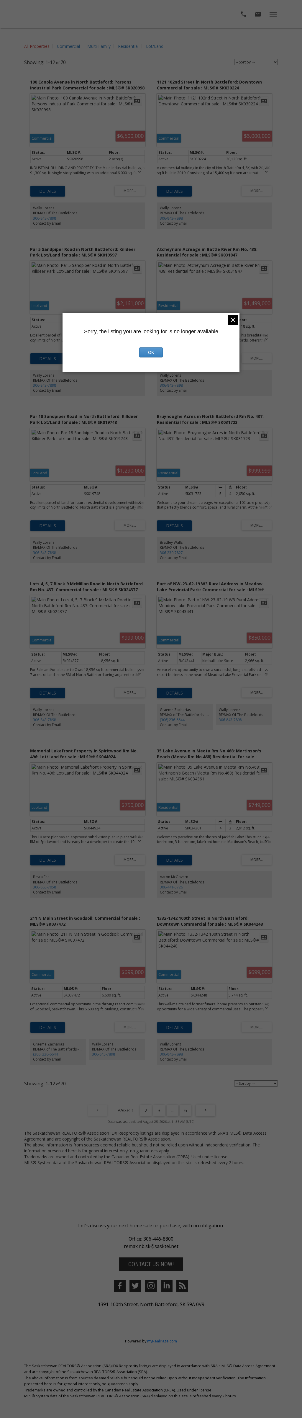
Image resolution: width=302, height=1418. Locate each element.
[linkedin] (167, 1286)
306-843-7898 (44, 218)
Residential (128, 46)
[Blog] (182, 1286)
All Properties (37, 46)
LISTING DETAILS (47, 191)
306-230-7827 (171, 552)
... (172, 1110)
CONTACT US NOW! (151, 1264)
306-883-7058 (44, 887)
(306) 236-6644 (172, 719)
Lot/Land (154, 46)
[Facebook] (120, 1286)
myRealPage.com (162, 1341)
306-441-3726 (171, 887)
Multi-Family (99, 46)
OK (151, 352)
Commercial (68, 46)
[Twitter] (135, 1286)
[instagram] (151, 1286)
